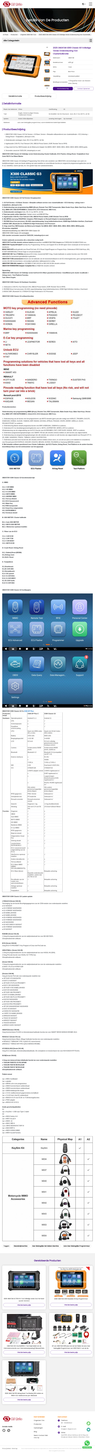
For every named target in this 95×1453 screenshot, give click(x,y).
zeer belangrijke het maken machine (45, 1246)
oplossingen (38, 1428)
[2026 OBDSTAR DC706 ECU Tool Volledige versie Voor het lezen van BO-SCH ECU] (24, 1281)
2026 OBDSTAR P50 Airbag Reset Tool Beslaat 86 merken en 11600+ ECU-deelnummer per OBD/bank (24, 1394)
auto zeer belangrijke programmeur (77, 1246)
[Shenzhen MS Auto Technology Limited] (12, 4)
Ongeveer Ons (39, 1420)
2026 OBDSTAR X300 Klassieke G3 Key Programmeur (71, 1299)
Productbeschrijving (43, 96)
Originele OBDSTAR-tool (28, 35)
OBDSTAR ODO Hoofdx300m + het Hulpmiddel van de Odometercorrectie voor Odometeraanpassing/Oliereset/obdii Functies (24, 1347)
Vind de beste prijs (63, 89)
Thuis (6, 35)
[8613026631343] (4, 1430)
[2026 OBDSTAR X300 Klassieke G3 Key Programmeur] (71, 1281)
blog (35, 1432)
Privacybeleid (6, 1448)
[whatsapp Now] (87, 1448)
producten (37, 1424)
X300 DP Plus (29, 711)
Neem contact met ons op (41, 1436)
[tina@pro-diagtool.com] (88, 1430)
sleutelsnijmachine (20, 1246)
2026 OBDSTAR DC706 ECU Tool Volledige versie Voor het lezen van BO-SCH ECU (24, 1300)
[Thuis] (12, 1421)
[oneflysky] (8, 1430)
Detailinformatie (15, 96)
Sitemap (14, 1448)
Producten (14, 35)
